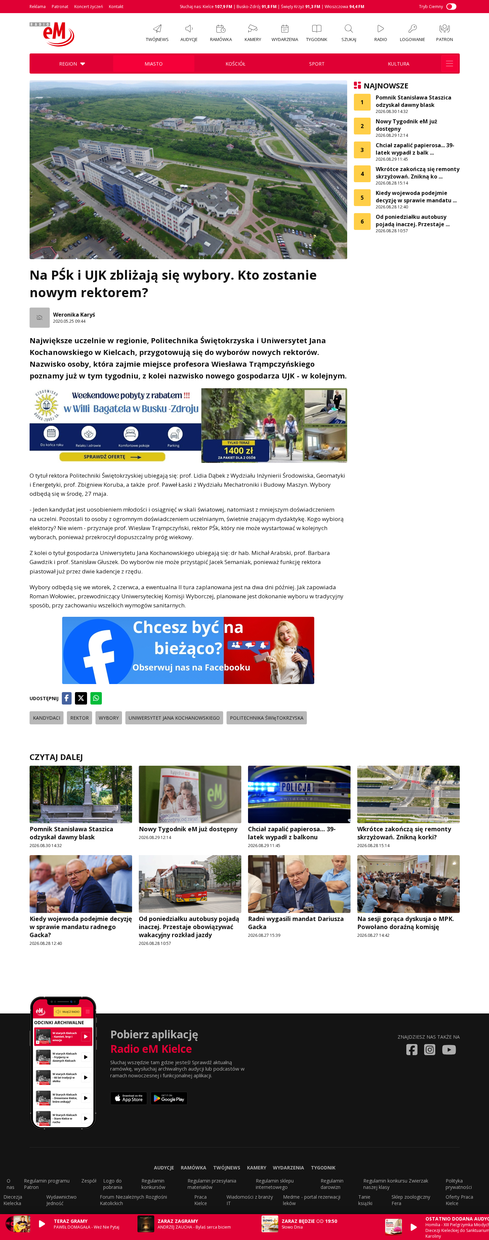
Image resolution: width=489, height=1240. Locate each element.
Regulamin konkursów (153, 1183)
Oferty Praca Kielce (459, 1200)
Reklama (38, 6)
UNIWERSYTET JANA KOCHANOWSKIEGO (174, 718)
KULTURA (398, 64)
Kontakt (116, 6)
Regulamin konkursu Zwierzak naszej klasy (395, 1183)
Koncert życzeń (88, 6)
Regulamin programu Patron (47, 1183)
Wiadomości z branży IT (250, 1200)
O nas (10, 1183)
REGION (68, 64)
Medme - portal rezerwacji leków (311, 1200)
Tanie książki (365, 1200)
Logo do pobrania (112, 1183)
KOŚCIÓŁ (235, 64)
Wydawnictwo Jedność (61, 1200)
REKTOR (79, 718)
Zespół (88, 1180)
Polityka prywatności (459, 1183)
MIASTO (154, 64)
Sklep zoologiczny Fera (411, 1200)
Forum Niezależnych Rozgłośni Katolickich (133, 1200)
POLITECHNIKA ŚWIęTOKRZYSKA (266, 718)
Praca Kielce (200, 1200)
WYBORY (109, 718)
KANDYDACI (46, 718)
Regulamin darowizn (332, 1183)
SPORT (317, 64)
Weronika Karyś (74, 314)
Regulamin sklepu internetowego (275, 1183)
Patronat (60, 6)
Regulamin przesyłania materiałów (212, 1183)
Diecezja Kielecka (12, 1200)
